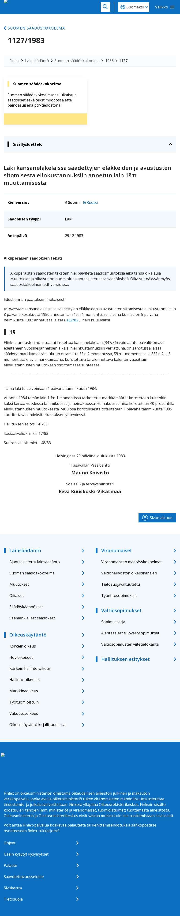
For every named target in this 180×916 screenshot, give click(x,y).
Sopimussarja (113, 621)
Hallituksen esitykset (125, 659)
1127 (123, 60)
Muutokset (19, 584)
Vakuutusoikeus (23, 713)
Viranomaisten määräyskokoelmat (131, 561)
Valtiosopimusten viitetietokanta (130, 644)
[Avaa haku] (105, 7)
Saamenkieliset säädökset (32, 618)
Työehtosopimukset (119, 595)
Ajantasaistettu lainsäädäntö (34, 561)
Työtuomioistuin (24, 702)
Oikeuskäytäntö (27, 635)
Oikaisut (16, 595)
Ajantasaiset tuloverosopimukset (130, 633)
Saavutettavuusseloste (24, 876)
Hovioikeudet (21, 657)
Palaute (10, 865)
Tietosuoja (13, 899)
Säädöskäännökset (26, 606)
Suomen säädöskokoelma (36, 28)
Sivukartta (13, 887)
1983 (109, 60)
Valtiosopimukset (121, 610)
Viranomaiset (116, 550)
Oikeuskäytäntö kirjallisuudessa (37, 724)
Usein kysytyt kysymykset (26, 854)
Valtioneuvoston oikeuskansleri (129, 573)
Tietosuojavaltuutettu (120, 584)
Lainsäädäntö (37, 60)
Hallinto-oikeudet (24, 679)
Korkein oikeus (22, 646)
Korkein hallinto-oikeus (30, 668)
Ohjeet (9, 842)
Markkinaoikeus (23, 690)
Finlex (14, 60)
